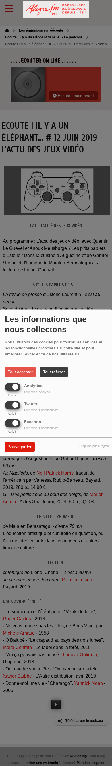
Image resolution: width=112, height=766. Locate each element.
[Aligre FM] (56, 10)
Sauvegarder (20, 447)
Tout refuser (54, 372)
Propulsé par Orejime (94, 446)
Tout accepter (20, 372)
